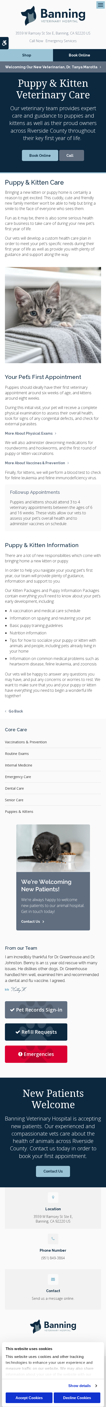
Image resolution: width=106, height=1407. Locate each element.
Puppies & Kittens (19, 811)
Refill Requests (39, 1032)
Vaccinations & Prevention (26, 742)
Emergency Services (61, 40)
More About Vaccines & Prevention (35, 463)
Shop (26, 55)
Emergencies (39, 1054)
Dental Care (14, 788)
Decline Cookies (77, 1398)
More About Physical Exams (29, 433)
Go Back (16, 711)
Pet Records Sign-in (39, 1009)
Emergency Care (18, 776)
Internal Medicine (18, 765)
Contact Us (53, 1171)
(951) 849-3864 (36, 40)
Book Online (79, 55)
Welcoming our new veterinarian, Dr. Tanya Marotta (51, 67)
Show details (79, 1386)
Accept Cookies (29, 1398)
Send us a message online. (53, 1298)
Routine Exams (17, 753)
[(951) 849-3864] (71, 155)
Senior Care (14, 800)
